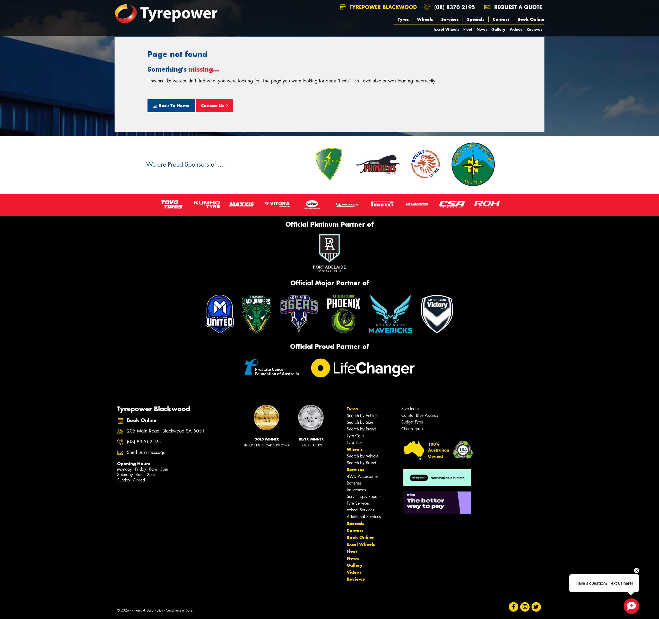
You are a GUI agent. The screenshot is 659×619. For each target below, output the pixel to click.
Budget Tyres (412, 422)
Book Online (530, 19)
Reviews (534, 29)
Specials (475, 19)
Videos (515, 29)
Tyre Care (355, 435)
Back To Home (173, 105)
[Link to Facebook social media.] (513, 607)
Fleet (467, 29)
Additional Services (364, 516)
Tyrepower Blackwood (382, 7)
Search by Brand (361, 429)
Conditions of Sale (179, 610)
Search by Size (360, 422)
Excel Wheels (446, 29)
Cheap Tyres (412, 428)
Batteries (354, 483)
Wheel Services (360, 510)
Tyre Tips (354, 442)
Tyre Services (358, 503)
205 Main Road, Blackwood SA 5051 (166, 431)
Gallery (498, 29)
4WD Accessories (362, 476)
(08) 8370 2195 (454, 7)
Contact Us (213, 105)
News (481, 29)
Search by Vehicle (362, 415)
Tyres (403, 19)
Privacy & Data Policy (147, 610)
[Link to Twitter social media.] (536, 607)
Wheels (425, 19)
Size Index (410, 408)
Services (450, 19)
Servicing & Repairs (364, 496)
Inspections (356, 490)
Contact (501, 19)
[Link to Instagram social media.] (525, 607)
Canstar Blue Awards (419, 415)
